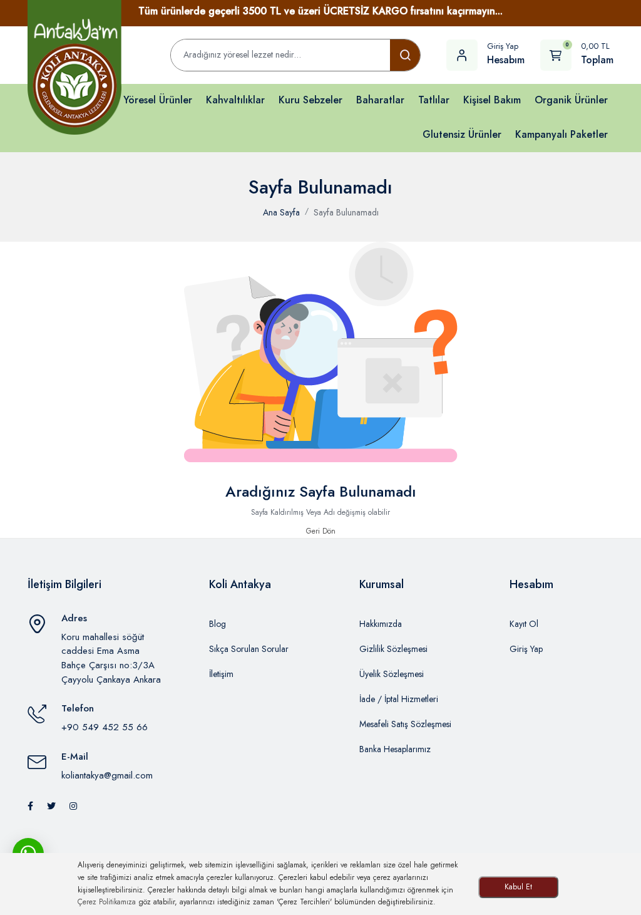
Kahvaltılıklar (235, 100)
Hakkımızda (380, 624)
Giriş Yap (526, 649)
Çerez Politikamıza (107, 901)
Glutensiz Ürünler (462, 134)
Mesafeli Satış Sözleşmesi (405, 724)
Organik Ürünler (571, 100)
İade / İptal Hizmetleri (398, 699)
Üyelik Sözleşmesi (391, 674)
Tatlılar (433, 100)
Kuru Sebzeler (310, 100)
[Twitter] (51, 806)
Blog (217, 624)
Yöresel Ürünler (157, 100)
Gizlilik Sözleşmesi (393, 649)
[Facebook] (30, 806)
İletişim (221, 674)
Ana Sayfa (281, 212)
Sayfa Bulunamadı (346, 212)
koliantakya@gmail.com (107, 775)
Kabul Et (518, 886)
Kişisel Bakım (492, 100)
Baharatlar (380, 100)
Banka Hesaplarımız (395, 749)
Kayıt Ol (524, 624)
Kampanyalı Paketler (561, 134)
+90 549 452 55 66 (104, 727)
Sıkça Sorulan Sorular (249, 649)
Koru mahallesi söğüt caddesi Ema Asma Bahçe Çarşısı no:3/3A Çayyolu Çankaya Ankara (111, 658)
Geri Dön (321, 531)
